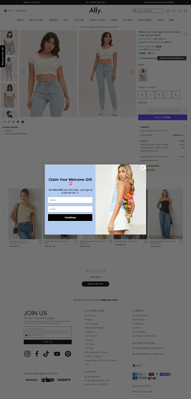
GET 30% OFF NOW (2, 56)
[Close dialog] (143, 167)
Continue (70, 217)
